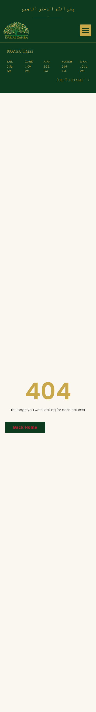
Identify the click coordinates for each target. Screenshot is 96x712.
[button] (86, 30)
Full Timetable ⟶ (72, 80)
